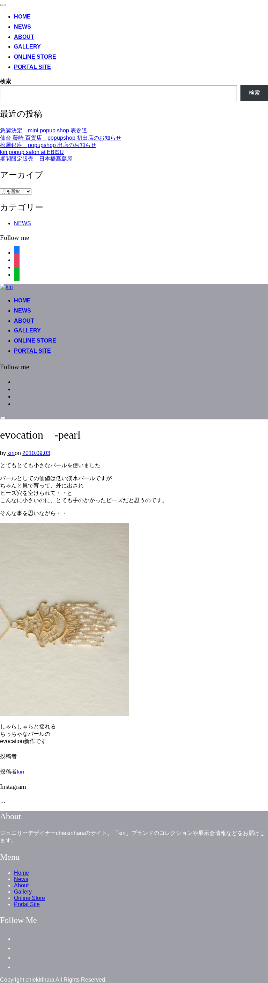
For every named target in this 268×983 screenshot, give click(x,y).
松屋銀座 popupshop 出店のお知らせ (48, 145)
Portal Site (32, 67)
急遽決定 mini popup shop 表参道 (43, 130)
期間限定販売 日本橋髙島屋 (36, 159)
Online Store (35, 57)
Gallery (27, 47)
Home (22, 17)
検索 (5, 81)
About (24, 37)
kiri (11, 453)
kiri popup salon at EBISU (32, 152)
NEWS (22, 223)
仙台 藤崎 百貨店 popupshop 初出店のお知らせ (60, 138)
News (22, 27)
